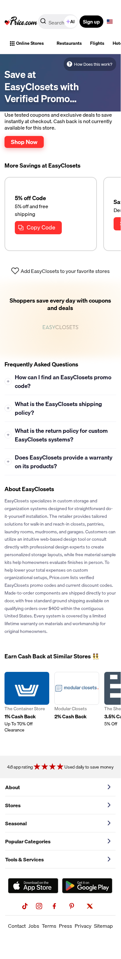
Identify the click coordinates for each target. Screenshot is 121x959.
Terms (49, 926)
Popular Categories (28, 841)
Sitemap (103, 926)
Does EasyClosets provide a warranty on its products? (60, 461)
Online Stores (30, 43)
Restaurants (69, 43)
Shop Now (24, 142)
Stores (13, 805)
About (12, 787)
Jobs (33, 926)
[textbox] (110, 21)
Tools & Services (24, 859)
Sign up (91, 21)
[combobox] (58, 21)
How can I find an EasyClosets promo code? (59, 381)
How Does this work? (93, 64)
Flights (97, 43)
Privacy (83, 926)
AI (72, 21)
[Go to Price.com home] (21, 22)
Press (65, 926)
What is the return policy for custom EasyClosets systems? (57, 435)
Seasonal (16, 823)
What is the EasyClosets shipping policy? (54, 408)
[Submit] (43, 22)
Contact (17, 926)
